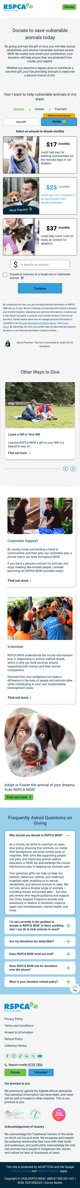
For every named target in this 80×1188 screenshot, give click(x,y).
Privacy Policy (21, 1171)
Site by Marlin (53, 1182)
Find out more (17, 453)
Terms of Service (48, 1171)
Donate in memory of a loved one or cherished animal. (40, 276)
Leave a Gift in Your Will (24, 434)
